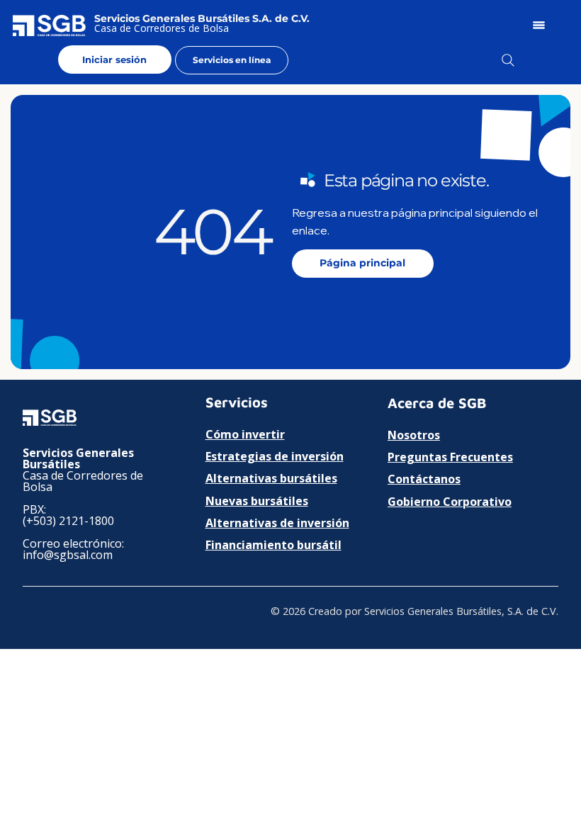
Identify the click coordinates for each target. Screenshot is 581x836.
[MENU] (540, 25)
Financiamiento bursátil (273, 545)
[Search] (508, 60)
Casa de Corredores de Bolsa (161, 28)
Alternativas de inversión (277, 523)
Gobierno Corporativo (450, 501)
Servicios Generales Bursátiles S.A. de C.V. (202, 18)
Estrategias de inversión (274, 456)
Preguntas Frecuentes (450, 457)
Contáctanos (424, 479)
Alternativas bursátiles (271, 478)
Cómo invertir (245, 434)
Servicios (236, 402)
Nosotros (414, 435)
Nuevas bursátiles (256, 501)
